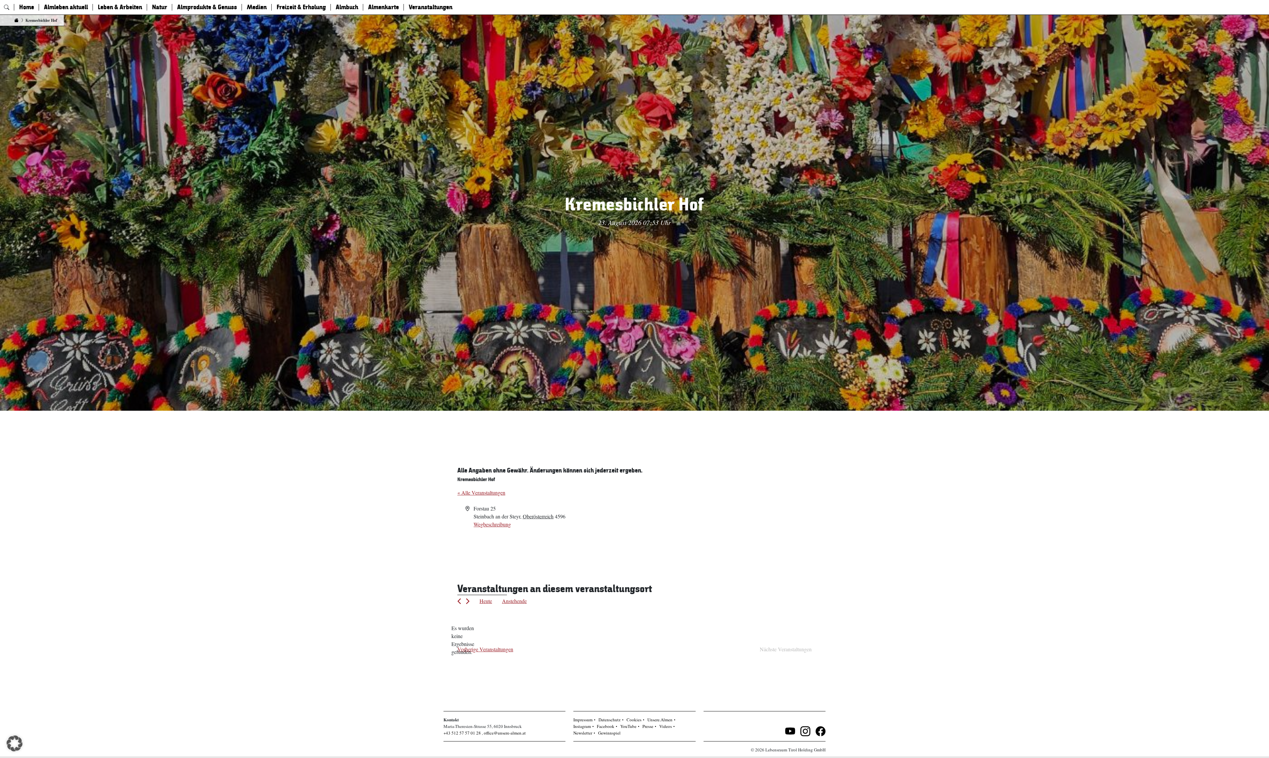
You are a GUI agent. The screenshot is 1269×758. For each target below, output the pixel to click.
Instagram (582, 726)
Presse (647, 726)
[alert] (462, 640)
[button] (14, 743)
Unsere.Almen (660, 720)
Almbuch (347, 7)
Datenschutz (609, 720)
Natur (159, 7)
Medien (257, 7)
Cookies (634, 720)
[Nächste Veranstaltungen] (468, 601)
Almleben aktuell (66, 7)
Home (26, 7)
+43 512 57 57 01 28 (462, 733)
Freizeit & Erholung (301, 7)
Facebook (605, 726)
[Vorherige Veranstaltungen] (459, 601)
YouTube (628, 726)
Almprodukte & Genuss (207, 7)
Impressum (583, 720)
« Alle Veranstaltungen (481, 492)
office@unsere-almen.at (505, 733)
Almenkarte (383, 7)
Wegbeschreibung (492, 524)
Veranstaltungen (430, 7)
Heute (486, 600)
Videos (665, 726)
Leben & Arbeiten (120, 7)
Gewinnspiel (609, 733)
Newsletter (582, 733)
